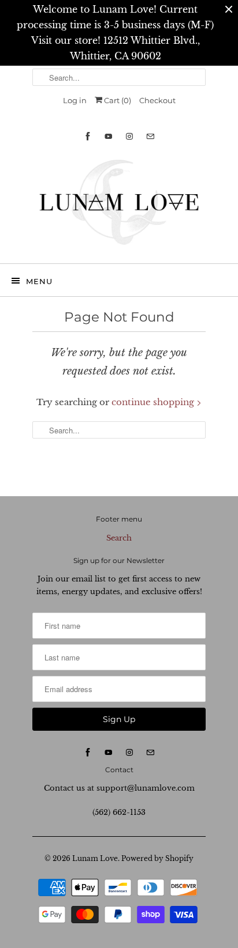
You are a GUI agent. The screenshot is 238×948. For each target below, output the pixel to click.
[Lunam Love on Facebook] (87, 136)
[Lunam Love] (119, 205)
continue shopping (153, 401)
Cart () (116, 100)
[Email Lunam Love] (150, 136)
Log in (75, 100)
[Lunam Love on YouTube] (108, 136)
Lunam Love (95, 858)
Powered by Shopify (157, 858)
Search (119, 538)
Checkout (157, 100)
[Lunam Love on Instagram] (129, 136)
